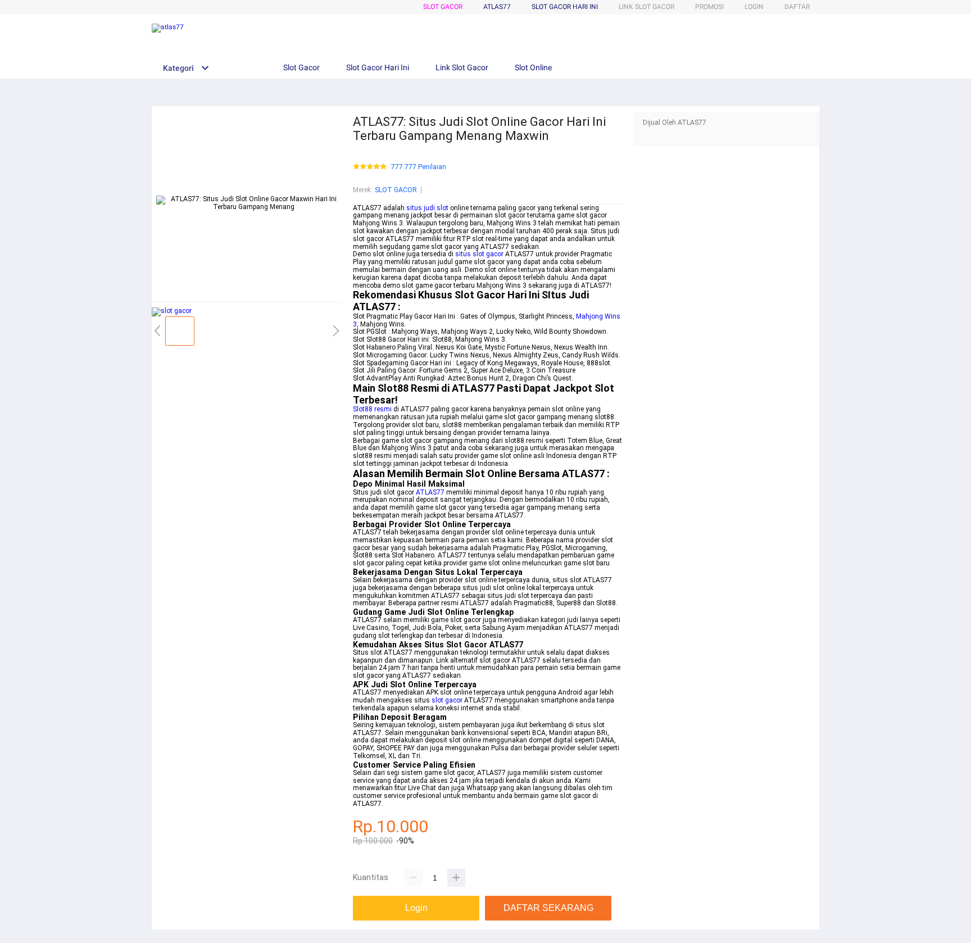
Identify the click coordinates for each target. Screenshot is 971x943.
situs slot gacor (479, 254)
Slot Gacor (442, 7)
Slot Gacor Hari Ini (565, 7)
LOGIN (754, 7)
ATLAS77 (430, 492)
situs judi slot (427, 208)
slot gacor (447, 700)
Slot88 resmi (372, 409)
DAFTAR (797, 7)
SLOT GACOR (396, 190)
